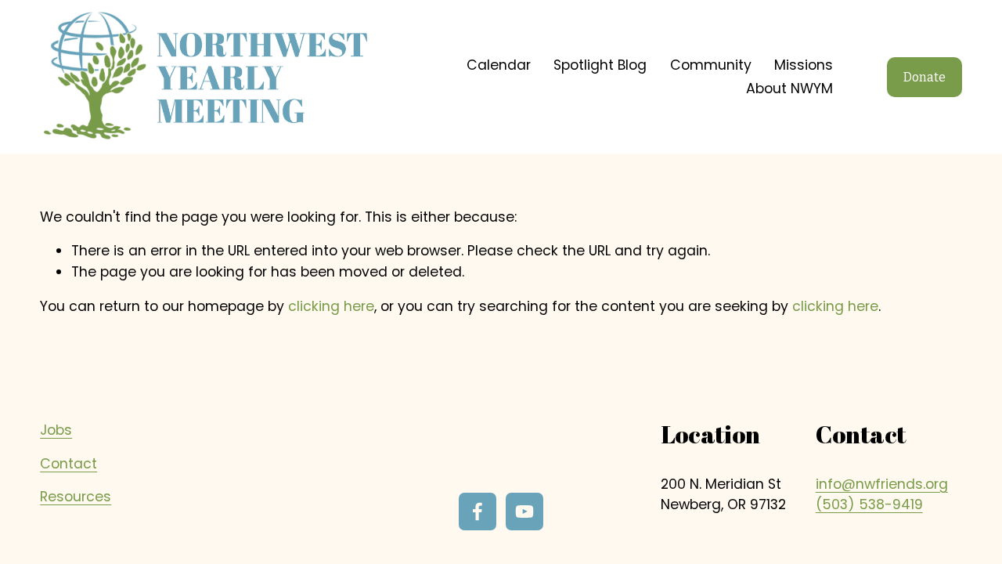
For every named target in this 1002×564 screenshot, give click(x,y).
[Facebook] (477, 511)
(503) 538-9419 (869, 504)
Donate (924, 77)
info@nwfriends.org (882, 484)
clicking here (331, 306)
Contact (68, 463)
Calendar (499, 65)
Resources (75, 496)
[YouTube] (524, 511)
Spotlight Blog (600, 65)
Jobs (56, 430)
